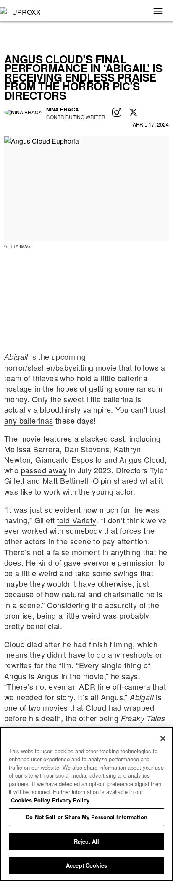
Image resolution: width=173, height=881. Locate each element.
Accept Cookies (86, 865)
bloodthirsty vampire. (76, 409)
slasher (40, 367)
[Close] (163, 738)
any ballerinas (28, 420)
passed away (44, 469)
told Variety (76, 519)
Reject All (86, 841)
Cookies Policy (30, 800)
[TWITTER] (133, 112)
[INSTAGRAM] (116, 112)
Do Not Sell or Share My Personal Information (86, 817)
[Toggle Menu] (158, 12)
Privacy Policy (70, 800)
